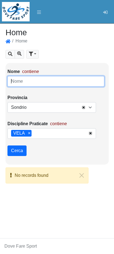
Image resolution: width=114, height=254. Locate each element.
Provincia (17, 97)
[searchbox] (35, 134)
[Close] (81, 175)
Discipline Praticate (27, 123)
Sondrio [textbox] (19, 107)
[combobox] (51, 107)
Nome (13, 71)
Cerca (17, 150)
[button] (10, 54)
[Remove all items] (83, 107)
